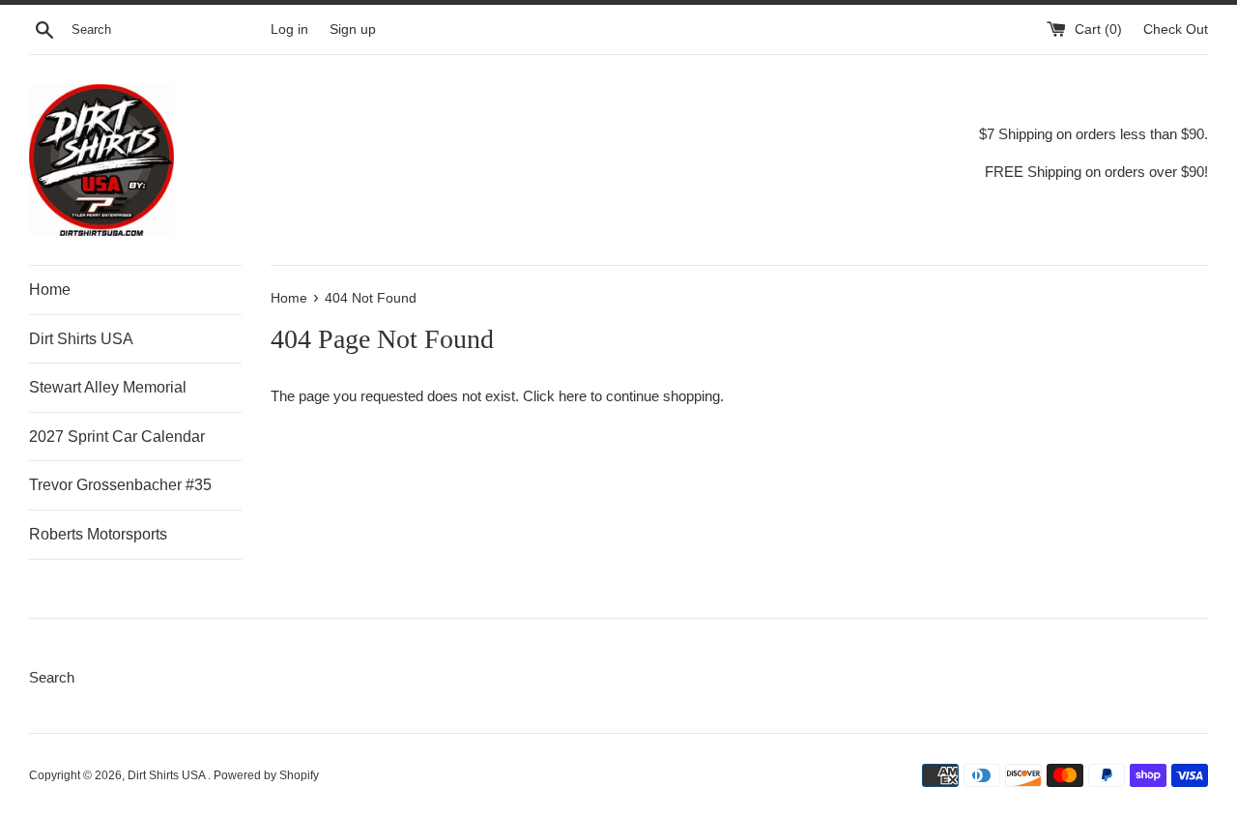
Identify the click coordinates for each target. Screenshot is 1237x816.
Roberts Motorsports (98, 534)
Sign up (353, 29)
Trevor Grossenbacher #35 (120, 485)
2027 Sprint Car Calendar (117, 436)
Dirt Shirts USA (81, 339)
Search (51, 677)
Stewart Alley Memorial (108, 387)
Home (50, 289)
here (573, 396)
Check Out (1175, 29)
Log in (289, 29)
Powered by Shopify (266, 775)
